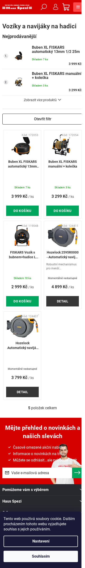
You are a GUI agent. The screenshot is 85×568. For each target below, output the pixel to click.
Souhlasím (41, 556)
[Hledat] (44, 7)
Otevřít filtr (42, 119)
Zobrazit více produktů (40, 100)
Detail (62, 301)
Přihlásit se (77, 473)
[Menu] (78, 7)
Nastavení (40, 541)
